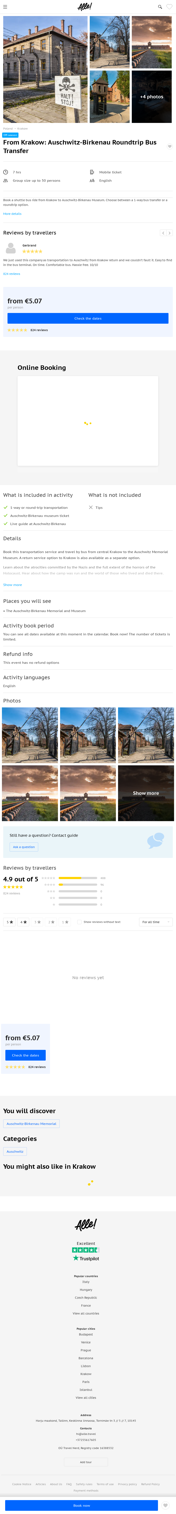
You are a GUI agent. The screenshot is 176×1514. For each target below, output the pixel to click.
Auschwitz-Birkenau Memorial (31, 1123)
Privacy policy (127, 1484)
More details (12, 214)
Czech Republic (86, 1298)
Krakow (85, 1374)
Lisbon (86, 1366)
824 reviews (11, 274)
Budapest (86, 1334)
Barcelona (86, 1358)
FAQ (69, 1484)
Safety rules (84, 1484)
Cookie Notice (21, 1484)
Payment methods (86, 1490)
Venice (86, 1342)
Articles (41, 1484)
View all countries (86, 1313)
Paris (86, 1382)
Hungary (86, 1290)
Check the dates (88, 318)
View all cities (86, 1398)
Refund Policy (150, 1484)
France (86, 1305)
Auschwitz (15, 1151)
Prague (86, 1350)
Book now (81, 1505)
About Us (56, 1484)
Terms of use (105, 1484)
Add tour (86, 1462)
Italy (85, 1282)
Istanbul (86, 1390)
